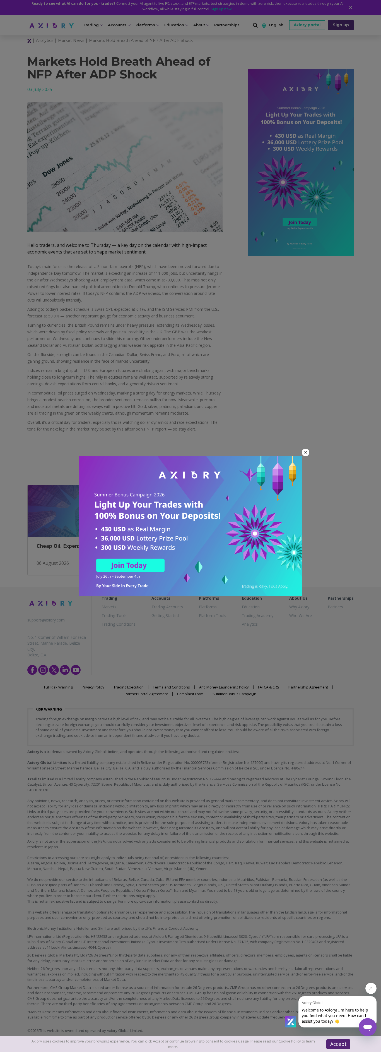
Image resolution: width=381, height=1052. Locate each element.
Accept (338, 1044)
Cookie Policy (290, 1041)
